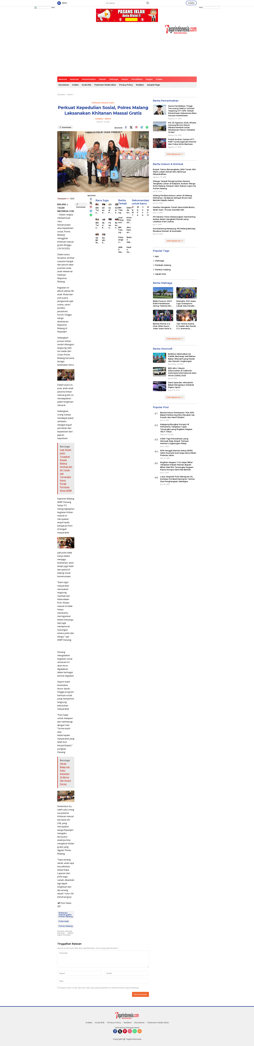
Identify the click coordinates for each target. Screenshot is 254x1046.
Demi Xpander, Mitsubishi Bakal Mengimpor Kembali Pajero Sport (181, 384)
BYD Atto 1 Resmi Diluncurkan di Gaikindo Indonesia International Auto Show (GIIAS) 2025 (182, 372)
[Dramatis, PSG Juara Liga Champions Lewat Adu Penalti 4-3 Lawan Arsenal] (186, 292)
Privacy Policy (126, 85)
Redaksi (140, 85)
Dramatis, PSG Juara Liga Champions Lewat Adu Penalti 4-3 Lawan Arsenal (186, 303)
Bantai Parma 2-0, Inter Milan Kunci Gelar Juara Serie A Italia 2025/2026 (162, 326)
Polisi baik (64, 921)
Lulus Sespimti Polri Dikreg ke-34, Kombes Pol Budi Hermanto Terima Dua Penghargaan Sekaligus (177, 478)
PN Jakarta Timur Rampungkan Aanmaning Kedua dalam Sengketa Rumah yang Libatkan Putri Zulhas (174, 219)
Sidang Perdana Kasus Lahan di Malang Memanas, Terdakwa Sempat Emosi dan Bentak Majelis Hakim (172, 197)
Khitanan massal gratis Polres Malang (66, 915)
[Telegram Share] (142, 127)
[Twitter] (120, 1031)
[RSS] (139, 1031)
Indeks (191, 3)
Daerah (102, 79)
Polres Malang (66, 926)
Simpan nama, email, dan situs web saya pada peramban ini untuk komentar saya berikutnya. (99, 987)
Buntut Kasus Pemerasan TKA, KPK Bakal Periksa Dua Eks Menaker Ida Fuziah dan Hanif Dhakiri (177, 414)
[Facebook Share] (126, 127)
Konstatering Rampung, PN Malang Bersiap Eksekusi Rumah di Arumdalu (174, 229)
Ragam (149, 79)
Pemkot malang (163, 269)
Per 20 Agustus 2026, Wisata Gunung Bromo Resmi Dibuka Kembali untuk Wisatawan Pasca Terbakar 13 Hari (182, 127)
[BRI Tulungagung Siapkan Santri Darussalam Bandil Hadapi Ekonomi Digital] (97, 219)
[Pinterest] (125, 1031)
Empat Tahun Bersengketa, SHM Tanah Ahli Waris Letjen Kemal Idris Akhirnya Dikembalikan (174, 171)
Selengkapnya (174, 154)
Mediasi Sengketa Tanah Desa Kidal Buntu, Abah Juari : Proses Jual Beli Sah (174, 208)
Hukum (124, 79)
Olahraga (113, 79)
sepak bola (160, 274)
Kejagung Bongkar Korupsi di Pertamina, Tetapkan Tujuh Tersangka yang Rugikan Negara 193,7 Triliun (176, 428)
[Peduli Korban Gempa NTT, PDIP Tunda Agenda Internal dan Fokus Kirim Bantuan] (159, 143)
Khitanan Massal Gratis (103, 103)
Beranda (63, 79)
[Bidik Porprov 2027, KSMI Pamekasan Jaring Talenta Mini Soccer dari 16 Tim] (163, 292)
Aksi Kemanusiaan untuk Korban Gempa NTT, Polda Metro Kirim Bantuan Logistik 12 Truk (103, 225)
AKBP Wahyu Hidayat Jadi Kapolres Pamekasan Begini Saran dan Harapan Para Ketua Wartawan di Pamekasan (97, 240)
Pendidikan (137, 79)
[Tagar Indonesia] (181, 29)
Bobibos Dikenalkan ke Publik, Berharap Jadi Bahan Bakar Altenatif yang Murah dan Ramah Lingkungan (182, 357)
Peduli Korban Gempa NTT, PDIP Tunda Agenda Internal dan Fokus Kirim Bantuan (182, 141)
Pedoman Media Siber (105, 85)
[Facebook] (115, 1031)
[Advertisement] (127, 56)
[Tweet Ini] (131, 127)
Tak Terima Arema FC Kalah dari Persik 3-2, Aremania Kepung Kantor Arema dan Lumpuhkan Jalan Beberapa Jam (186, 326)
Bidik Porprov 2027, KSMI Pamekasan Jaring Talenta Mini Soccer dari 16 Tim (162, 303)
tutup (53, 7)
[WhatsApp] (135, 1031)
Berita (108, 119)
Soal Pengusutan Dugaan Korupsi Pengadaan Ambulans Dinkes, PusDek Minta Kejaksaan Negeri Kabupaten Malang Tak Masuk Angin (110, 210)
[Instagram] (130, 1031)
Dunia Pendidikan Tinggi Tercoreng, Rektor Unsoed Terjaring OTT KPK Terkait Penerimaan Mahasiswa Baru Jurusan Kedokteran (182, 111)
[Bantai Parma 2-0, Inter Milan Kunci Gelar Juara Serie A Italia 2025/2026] (163, 315)
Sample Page (153, 85)
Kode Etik (86, 85)
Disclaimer (64, 85)
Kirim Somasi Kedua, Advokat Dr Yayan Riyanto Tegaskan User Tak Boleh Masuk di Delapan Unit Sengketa (129, 220)
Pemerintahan (89, 79)
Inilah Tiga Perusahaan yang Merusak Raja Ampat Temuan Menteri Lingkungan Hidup (174, 441)
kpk (157, 256)
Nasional (74, 79)
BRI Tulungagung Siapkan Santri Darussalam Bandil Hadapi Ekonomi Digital (97, 225)
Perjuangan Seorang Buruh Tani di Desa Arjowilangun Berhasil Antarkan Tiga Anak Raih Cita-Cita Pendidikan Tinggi (110, 225)
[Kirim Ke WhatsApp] (147, 127)
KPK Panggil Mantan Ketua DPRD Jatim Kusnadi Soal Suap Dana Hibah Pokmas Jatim (178, 452)
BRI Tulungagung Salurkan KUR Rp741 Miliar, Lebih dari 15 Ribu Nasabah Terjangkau (97, 210)
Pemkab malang (163, 265)
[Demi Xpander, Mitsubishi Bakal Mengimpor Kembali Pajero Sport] (159, 386)
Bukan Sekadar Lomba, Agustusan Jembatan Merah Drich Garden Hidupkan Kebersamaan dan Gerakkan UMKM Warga (129, 239)
